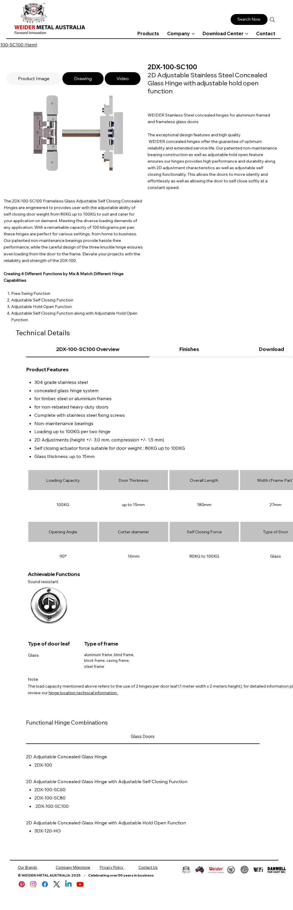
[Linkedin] (68, 884)
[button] (249, 19)
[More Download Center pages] (246, 33)
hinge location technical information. (83, 692)
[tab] (33, 78)
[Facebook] (45, 884)
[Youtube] (80, 884)
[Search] (272, 20)
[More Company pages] (193, 33)
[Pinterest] (22, 884)
